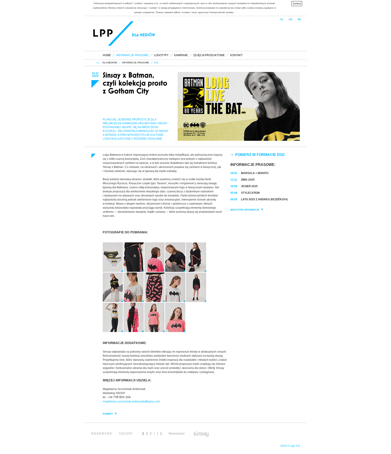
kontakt (236, 55)
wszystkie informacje (244, 210)
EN (290, 19)
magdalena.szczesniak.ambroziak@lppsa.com (131, 401)
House (177, 433)
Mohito (152, 433)
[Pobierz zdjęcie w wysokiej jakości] (113, 270)
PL (281, 19)
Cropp (127, 433)
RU (299, 19)
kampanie (181, 55)
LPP (103, 33)
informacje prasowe (135, 63)
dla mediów (110, 63)
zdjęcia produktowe (209, 55)
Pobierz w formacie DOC (260, 155)
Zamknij (297, 3)
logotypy (161, 55)
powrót (108, 414)
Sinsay (201, 433)
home (107, 55)
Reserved (101, 433)
